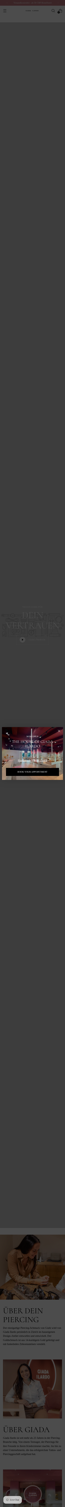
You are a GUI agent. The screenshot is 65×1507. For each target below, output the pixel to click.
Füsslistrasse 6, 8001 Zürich (32, 760)
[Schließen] (59, 731)
